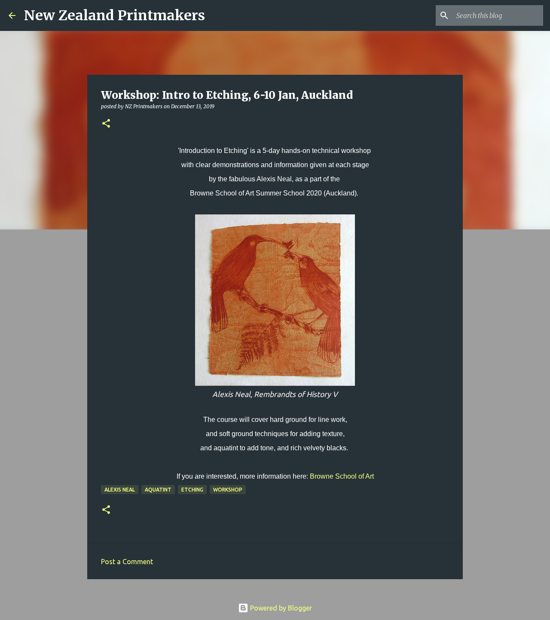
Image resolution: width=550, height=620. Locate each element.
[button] (106, 124)
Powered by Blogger (280, 608)
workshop (227, 489)
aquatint (158, 489)
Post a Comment (127, 561)
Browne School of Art (342, 476)
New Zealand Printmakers (114, 15)
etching (192, 489)
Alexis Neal (119, 489)
